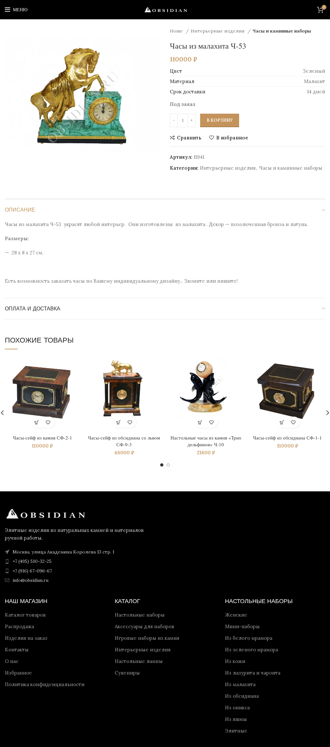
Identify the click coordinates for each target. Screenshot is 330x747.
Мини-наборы (242, 626)
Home (177, 31)
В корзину (220, 120)
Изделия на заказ (26, 638)
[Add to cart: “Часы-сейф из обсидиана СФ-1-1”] (281, 422)
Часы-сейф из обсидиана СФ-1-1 (287, 437)
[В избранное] (48, 422)
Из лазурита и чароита (252, 673)
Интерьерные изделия (218, 31)
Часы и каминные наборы (282, 31)
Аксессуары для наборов (144, 626)
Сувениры (127, 673)
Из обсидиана (242, 696)
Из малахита (240, 684)
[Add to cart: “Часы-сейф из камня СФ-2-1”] (37, 422)
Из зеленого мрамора (251, 650)
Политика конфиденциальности (44, 684)
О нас (11, 661)
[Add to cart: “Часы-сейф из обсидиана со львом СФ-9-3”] (118, 422)
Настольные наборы (140, 615)
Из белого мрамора (248, 638)
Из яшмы (236, 719)
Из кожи (235, 661)
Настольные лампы (139, 661)
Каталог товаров (25, 615)
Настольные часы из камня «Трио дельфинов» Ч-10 (205, 441)
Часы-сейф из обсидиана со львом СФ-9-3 (124, 441)
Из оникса (237, 707)
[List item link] (82, 561)
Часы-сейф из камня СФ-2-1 (42, 437)
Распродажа (19, 626)
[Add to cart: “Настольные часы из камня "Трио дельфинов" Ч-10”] (200, 422)
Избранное (18, 673)
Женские (236, 615)
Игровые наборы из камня (147, 638)
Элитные (236, 731)
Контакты (17, 650)
